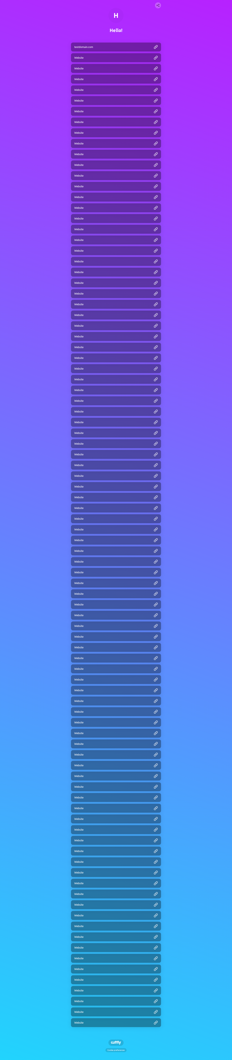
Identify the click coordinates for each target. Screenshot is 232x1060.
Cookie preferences (116, 1050)
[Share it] (158, 5)
